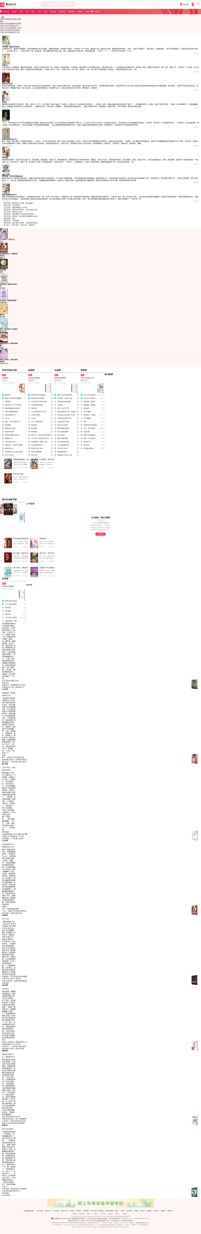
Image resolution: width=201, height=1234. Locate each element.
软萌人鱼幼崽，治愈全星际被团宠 (14, 981)
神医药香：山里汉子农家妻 (14, 445)
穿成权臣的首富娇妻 (37, 398)
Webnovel (156, 1211)
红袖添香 (78, 1211)
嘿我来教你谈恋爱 (63, 428)
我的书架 (184, 4)
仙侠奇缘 (5, 985)
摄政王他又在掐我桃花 (38, 395)
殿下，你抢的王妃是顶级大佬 (13, 757)
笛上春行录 (61, 435)
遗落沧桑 (86, 431)
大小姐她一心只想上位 (7, 239)
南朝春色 (34, 431)
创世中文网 (64, 1211)
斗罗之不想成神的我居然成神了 (90, 395)
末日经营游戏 (9, 431)
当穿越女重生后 (89, 448)
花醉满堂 (42, 538)
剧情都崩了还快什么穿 (64, 455)
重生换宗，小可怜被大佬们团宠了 (14, 762)
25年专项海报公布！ (9, 26)
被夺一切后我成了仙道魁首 (9, 329)
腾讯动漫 (169, 1211)
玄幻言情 (5, 840)
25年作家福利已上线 (9, 32)
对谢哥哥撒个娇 (10, 415)
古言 (39, 12)
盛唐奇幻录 (5, 121)
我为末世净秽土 (8, 1129)
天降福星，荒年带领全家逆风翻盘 (14, 976)
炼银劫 (4, 906)
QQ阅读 (136, 1211)
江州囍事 (15, 221)
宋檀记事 (34, 408)
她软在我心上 (9, 448)
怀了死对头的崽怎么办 (10, 680)
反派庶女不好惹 (7, 84)
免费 (21, 12)
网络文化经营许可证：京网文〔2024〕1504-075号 (82, 1220)
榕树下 (117, 1211)
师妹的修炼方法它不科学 (11, 1044)
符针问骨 (5, 919)
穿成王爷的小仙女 (37, 448)
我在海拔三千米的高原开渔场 (23, 214)
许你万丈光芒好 (62, 448)
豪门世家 (4, 589)
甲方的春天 (16, 205)
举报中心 (117, 1214)
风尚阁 (80, 12)
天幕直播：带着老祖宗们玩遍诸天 (14, 1189)
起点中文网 (40, 1211)
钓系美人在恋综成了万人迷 (66, 415)
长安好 (33, 418)
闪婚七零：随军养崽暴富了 (9, 300)
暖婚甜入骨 (8, 438)
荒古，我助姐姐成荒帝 (10, 909)
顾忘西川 (8, 395)
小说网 (122, 1211)
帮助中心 (88, 1214)
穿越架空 (5, 915)
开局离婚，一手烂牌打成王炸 (13, 838)
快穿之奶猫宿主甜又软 (12, 435)
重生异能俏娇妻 (36, 452)
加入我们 (103, 1214)
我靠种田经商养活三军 (9, 139)
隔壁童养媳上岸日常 (19, 207)
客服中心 (96, 1214)
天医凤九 (60, 405)
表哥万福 (34, 455)
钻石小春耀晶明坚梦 (11, 411)
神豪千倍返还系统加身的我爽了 (14, 1123)
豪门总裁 (5, 764)
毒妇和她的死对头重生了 (13, 408)
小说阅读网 (85, 1211)
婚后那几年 (87, 442)
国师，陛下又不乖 (63, 408)
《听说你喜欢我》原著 (10, 28)
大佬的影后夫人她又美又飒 (14, 452)
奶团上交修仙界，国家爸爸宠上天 (14, 1042)
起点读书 (142, 1211)
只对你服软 (87, 411)
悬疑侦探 (7, 218)
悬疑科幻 (62, 12)
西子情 (100, 520)
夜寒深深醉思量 (62, 438)
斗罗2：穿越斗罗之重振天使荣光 (14, 911)
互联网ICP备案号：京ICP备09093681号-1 (110, 1218)
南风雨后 (8, 401)
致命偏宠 (8, 425)
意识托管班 (6, 1195)
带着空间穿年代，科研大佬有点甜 (24, 210)
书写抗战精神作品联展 (10, 23)
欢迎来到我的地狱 (37, 405)
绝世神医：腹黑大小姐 (64, 398)
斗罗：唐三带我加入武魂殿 (90, 428)
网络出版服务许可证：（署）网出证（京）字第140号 (113, 1220)
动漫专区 (88, 12)
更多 (24, 370)
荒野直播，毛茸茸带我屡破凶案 (12, 176)
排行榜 (14, 12)
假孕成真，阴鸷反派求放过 (11, 47)
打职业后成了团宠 (63, 421)
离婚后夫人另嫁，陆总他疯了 (23, 203)
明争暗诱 (5, 158)
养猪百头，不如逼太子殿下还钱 (90, 415)
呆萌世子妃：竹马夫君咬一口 (14, 405)
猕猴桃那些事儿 (62, 452)
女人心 (7, 418)
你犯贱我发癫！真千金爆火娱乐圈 (14, 834)
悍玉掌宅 (5, 989)
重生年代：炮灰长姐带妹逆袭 (40, 435)
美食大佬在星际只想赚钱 (13, 398)
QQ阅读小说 (48, 1211)
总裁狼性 (5, 378)
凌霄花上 (5, 65)
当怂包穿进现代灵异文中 (11, 1116)
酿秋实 (2, 315)
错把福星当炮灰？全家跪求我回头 (14, 759)
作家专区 (96, 11)
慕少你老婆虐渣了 (37, 445)
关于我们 (74, 1214)
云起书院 (71, 1211)
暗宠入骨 (5, 683)
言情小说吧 (93, 1211)
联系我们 (81, 1214)
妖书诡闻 (5, 1193)
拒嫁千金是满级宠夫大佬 (90, 435)
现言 (45, 12)
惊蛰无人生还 (17, 212)
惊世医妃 (34, 425)
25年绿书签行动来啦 (9, 30)
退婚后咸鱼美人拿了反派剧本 (66, 411)
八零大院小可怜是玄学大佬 (40, 438)
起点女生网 (56, 1211)
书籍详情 (100, 534)
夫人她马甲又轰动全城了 (39, 401)
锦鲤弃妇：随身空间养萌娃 (90, 401)
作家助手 (149, 1211)
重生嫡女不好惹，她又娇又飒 (13, 1048)
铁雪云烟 (86, 445)
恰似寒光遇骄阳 (34, 378)
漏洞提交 (124, 1214)
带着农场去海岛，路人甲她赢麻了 (14, 1119)
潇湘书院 (100, 1211)
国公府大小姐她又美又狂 (90, 398)
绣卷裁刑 (5, 983)
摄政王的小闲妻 (10, 428)
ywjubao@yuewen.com (142, 1222)
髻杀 (13, 218)
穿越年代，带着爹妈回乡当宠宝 (14, 685)
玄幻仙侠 (53, 12)
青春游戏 (71, 12)
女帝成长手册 (18, 474)
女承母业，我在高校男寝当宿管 (14, 1121)
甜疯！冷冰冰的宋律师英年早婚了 (90, 438)
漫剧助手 (163, 1211)
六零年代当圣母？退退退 (11, 979)
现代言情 (7, 203)
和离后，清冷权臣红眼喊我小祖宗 (24, 216)
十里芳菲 (100, 517)
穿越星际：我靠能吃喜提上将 (90, 405)
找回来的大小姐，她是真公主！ (14, 687)
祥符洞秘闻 (87, 418)
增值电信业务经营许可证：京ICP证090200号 (85, 1218)
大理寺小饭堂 (35, 415)
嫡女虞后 (86, 408)
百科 (33, 12)
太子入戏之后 (9, 455)
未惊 (85, 421)
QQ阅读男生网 (109, 1211)
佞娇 (3, 755)
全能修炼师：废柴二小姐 (39, 442)
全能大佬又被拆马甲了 (64, 418)
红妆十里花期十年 (87, 378)
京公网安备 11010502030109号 (62, 1218)
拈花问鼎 (3, 270)
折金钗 (4, 102)
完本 (27, 12)
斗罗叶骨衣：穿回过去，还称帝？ (23, 225)
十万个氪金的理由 (37, 421)
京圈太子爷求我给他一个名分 (13, 836)
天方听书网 (129, 1211)
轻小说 (6, 225)
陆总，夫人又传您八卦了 (13, 421)
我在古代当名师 (62, 425)
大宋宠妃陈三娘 (10, 442)
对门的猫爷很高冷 (63, 445)
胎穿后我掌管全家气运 (9, 194)
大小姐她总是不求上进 (38, 411)
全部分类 (4, 11)
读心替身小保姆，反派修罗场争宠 (24, 223)
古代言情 (7, 207)
